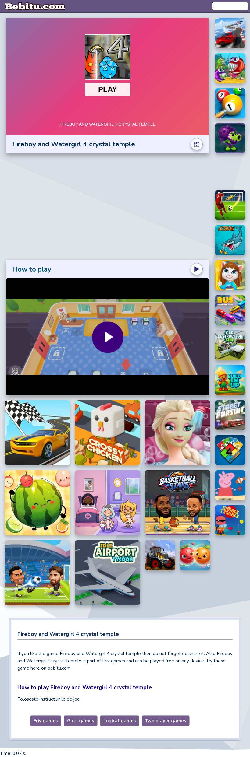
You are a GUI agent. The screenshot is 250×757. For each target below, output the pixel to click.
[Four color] (230, 450)
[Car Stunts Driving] (230, 33)
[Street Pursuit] (230, 415)
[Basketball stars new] (177, 502)
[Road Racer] (37, 432)
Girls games (80, 721)
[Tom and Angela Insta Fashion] (230, 275)
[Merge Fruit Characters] (195, 555)
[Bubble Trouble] (230, 520)
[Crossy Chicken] (107, 432)
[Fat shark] (230, 240)
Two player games (165, 721)
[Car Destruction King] (230, 345)
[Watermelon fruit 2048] (37, 502)
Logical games (119, 721)
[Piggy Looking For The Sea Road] (230, 485)
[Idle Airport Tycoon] (107, 572)
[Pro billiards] (230, 103)
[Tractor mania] (160, 555)
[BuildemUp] (230, 380)
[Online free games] (35, 6)
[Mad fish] (230, 68)
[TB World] (107, 502)
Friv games (46, 721)
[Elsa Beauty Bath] (177, 432)
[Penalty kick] (230, 205)
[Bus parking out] (230, 310)
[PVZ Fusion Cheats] (230, 138)
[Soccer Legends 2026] (37, 572)
